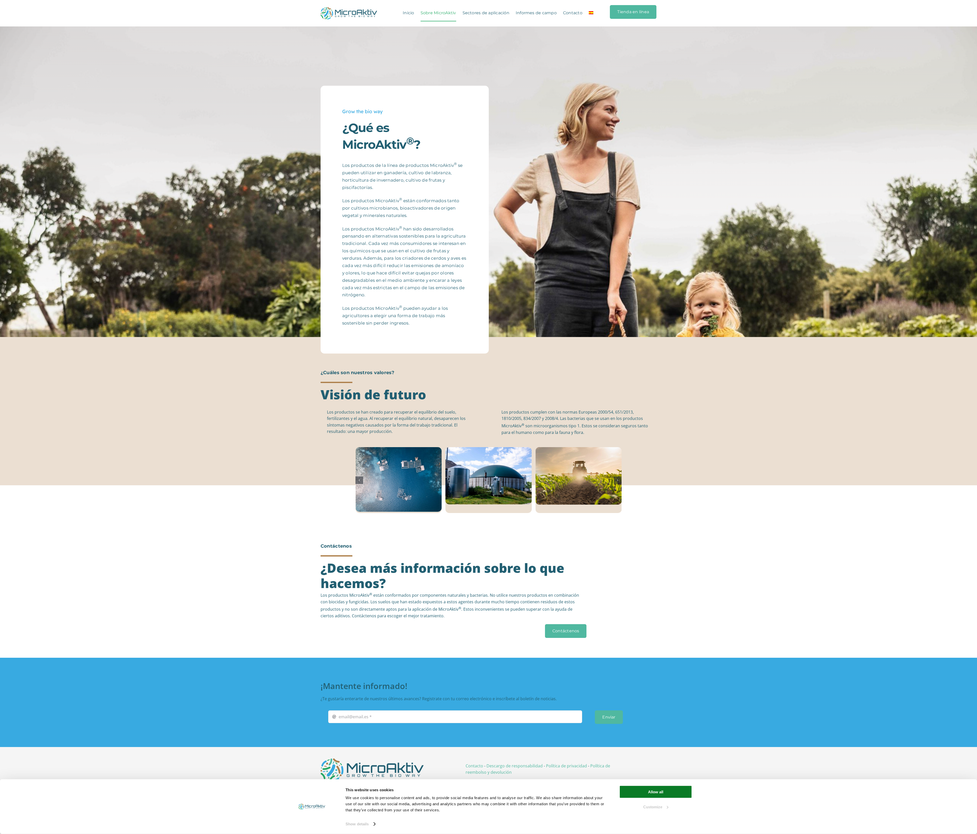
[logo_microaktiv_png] (372, 760)
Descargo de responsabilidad (514, 766)
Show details (357, 824)
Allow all (655, 792)
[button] (359, 480)
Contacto (474, 766)
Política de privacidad (566, 766)
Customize (652, 806)
